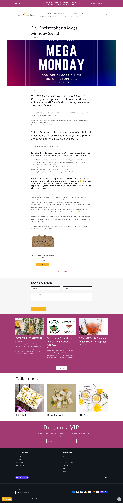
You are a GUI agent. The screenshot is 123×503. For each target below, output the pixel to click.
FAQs (64, 460)
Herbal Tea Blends (55, 415)
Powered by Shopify (32, 498)
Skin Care (83, 415)
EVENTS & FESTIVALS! (28, 338)
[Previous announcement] (44, 3)
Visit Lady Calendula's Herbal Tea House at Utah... (60, 341)
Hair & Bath (20, 415)
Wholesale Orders (68, 462)
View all (61, 368)
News (64, 468)
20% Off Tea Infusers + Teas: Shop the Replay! (93, 340)
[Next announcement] (79, 3)
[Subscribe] (74, 441)
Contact (65, 465)
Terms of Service (20, 465)
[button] (48, 13)
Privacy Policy (19, 457)
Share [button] (34, 90)
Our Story (66, 457)
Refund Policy (19, 460)
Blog (64, 471)
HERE (50, 125)
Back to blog (62, 272)
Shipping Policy (19, 462)
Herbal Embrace (23, 498)
